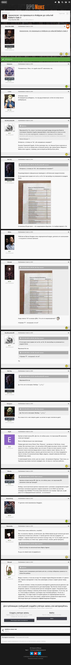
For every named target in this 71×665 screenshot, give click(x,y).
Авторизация (6, 13)
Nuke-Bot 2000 (15, 19)
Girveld (9, 262)
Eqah (9, 431)
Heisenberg (9, 498)
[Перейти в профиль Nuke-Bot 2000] (4, 16)
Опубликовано (25, 26)
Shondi (9, 562)
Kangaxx (9, 403)
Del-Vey (9, 159)
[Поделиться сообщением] (64, 26)
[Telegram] (31, 653)
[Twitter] (39, 653)
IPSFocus (39, 648)
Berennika (10, 526)
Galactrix (9, 64)
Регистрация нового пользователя (19, 620)
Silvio (9, 232)
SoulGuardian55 (9, 120)
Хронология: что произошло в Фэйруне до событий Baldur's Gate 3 (43, 31)
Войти (51, 618)
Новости (31, 19)
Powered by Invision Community (35, 658)
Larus (9, 91)
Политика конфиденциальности (38, 650)
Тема (26, 650)
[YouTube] (35, 653)
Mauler (10, 471)
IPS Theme (32, 648)
